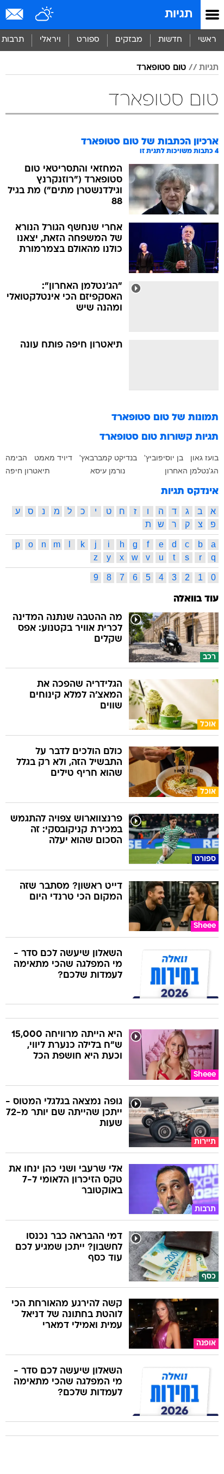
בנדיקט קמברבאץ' (108, 457)
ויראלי (50, 40)
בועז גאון (204, 457)
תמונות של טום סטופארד (165, 417)
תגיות (178, 14)
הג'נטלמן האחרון (192, 470)
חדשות (170, 40)
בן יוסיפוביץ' (163, 457)
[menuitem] (170, 40)
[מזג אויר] (44, 15)
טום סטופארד (161, 68)
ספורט (88, 40)
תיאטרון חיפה (27, 470)
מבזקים (128, 40)
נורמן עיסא (107, 470)
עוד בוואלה (196, 599)
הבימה (16, 457)
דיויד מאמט (53, 457)
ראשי (207, 40)
